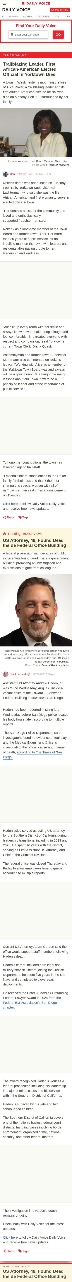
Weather (27, 16)
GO (58, 34)
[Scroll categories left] (3, 16)
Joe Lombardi (18, 674)
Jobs (67, 16)
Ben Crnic (16, 174)
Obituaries (43, 16)
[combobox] (28, 34)
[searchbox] (31, 34)
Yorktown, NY (14, 55)
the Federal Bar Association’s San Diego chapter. (32, 1002)
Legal (57, 16)
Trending (13, 16)
